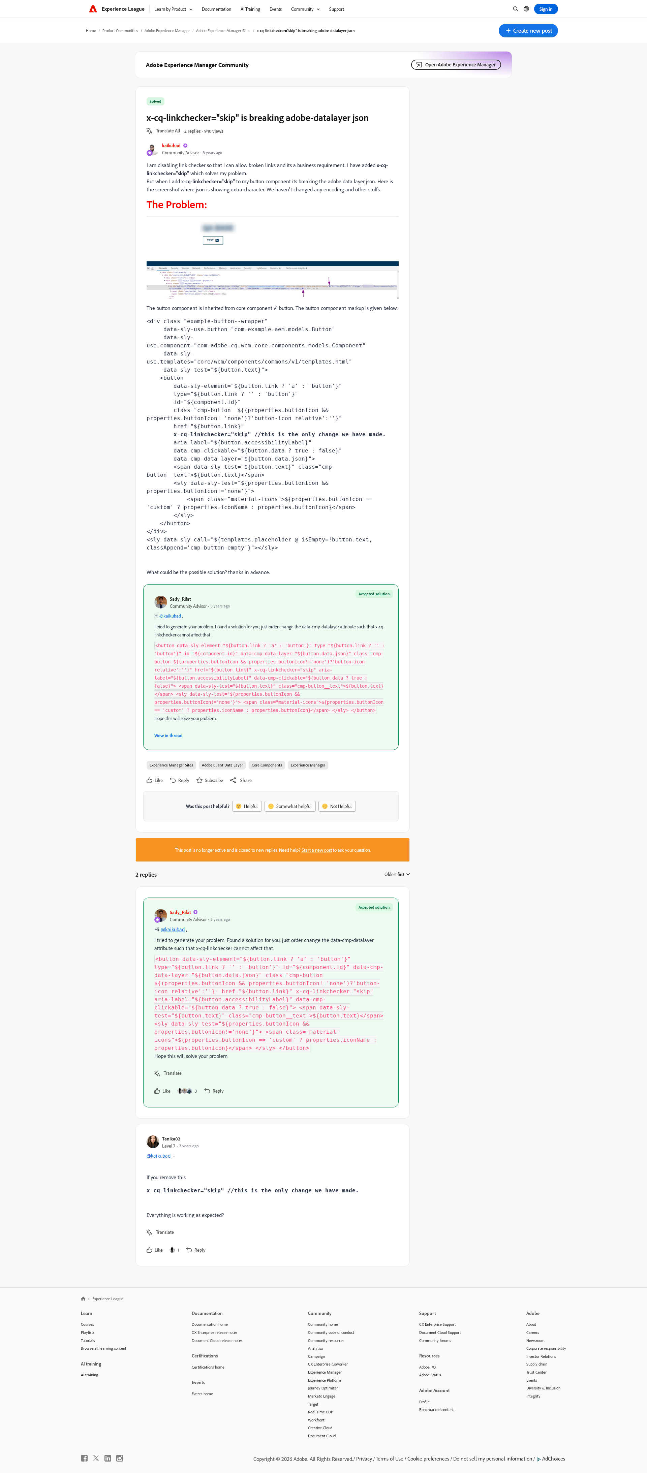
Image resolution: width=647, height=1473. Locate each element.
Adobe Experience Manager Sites (223, 30)
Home (91, 30)
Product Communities (120, 30)
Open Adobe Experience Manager (460, 64)
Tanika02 (171, 1138)
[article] (271, 1002)
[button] (528, 30)
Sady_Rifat (180, 599)
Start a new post (317, 850)
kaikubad (171, 145)
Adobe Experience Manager (167, 30)
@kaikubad (170, 616)
